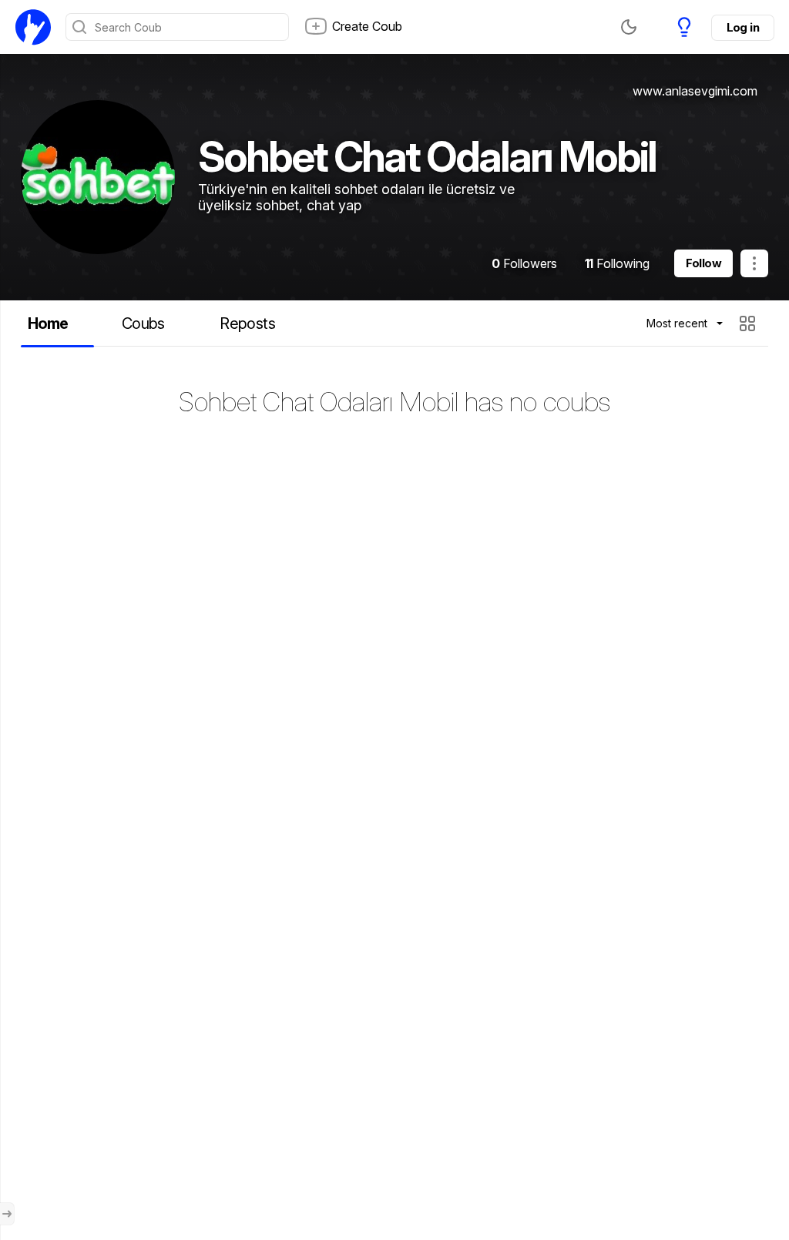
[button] (749, 323)
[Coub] (33, 27)
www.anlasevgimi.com (695, 91)
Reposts (247, 323)
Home (48, 323)
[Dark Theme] (628, 27)
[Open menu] (7, 1214)
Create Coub (367, 26)
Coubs (143, 323)
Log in (743, 27)
